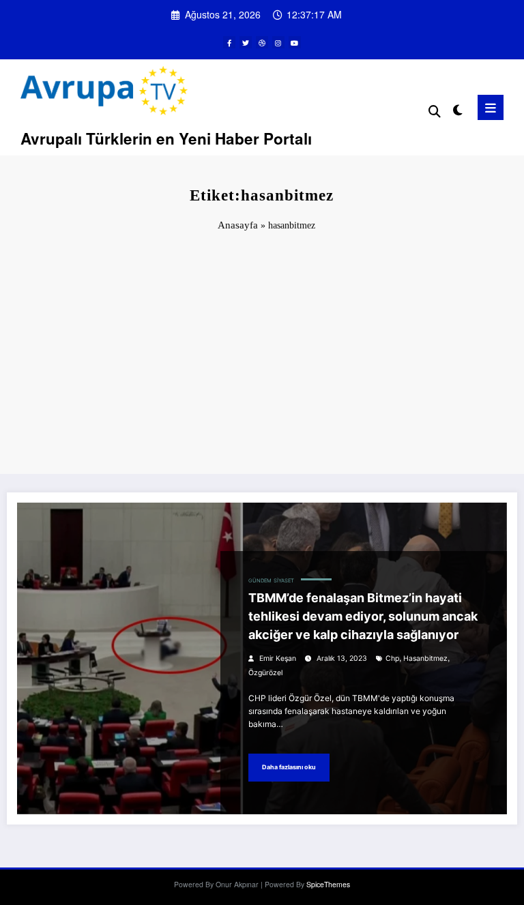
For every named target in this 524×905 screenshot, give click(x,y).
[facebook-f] (229, 42)
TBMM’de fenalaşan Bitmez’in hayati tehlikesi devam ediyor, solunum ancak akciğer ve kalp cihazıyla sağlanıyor (363, 616)
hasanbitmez (425, 658)
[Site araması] (434, 110)
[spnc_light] (457, 109)
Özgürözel (265, 672)
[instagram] (278, 42)
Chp (392, 658)
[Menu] (491, 107)
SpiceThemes (328, 884)
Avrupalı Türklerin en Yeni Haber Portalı (166, 138)
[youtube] (295, 42)
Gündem (260, 581)
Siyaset (284, 581)
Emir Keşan (277, 658)
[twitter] (245, 42)
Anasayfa (238, 225)
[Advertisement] (262, 358)
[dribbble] (262, 42)
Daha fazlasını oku (289, 767)
